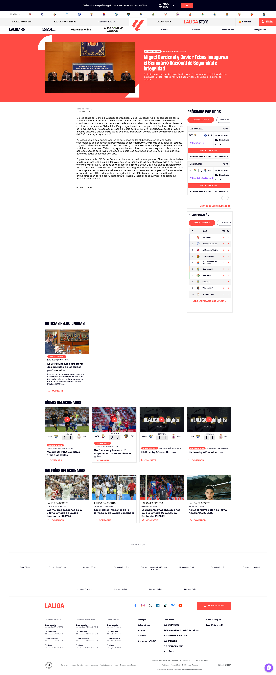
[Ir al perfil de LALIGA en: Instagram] (142, 605)
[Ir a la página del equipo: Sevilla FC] (198, 237)
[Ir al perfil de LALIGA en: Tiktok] (165, 605)
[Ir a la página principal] (138, 32)
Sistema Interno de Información (165, 660)
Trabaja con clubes (128, 665)
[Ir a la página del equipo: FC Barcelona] (198, 256)
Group (164, 22)
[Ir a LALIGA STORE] (196, 22)
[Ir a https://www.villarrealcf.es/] (264, 14)
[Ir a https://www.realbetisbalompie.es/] (202, 14)
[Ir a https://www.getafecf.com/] (116, 14)
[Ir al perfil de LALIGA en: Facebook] (135, 605)
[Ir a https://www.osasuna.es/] (54, 14)
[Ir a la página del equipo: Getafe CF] (198, 282)
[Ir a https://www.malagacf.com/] (141, 14)
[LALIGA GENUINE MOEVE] (112, 30)
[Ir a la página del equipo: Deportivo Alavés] (198, 244)
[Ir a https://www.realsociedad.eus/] (227, 14)
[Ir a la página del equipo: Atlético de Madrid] (198, 250)
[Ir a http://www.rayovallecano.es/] (165, 14)
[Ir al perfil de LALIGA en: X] (150, 605)
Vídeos (164, 29)
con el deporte (65, 22)
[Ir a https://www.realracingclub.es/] (153, 14)
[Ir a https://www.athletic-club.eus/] (30, 14)
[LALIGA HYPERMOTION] (49, 30)
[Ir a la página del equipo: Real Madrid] (198, 269)
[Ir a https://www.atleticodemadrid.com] (42, 14)
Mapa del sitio (77, 665)
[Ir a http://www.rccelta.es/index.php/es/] (67, 14)
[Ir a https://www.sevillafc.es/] (239, 14)
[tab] (200, 120)
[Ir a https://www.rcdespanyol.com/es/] (190, 14)
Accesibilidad (185, 660)
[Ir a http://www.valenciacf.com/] (252, 14)
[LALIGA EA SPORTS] (17, 30)
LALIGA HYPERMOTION (229, 120)
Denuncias (65, 665)
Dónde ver (107, 22)
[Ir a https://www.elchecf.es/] (91, 14)
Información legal (200, 660)
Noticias (196, 29)
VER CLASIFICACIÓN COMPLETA (208, 301)
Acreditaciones (92, 665)
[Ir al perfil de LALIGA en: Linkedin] (157, 605)
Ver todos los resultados (214, 206)
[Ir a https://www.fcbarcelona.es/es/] (104, 14)
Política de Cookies (190, 665)
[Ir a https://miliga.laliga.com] (267, 22)
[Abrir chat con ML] (268, 667)
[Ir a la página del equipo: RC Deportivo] (198, 294)
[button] (17, 30)
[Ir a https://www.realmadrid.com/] (215, 14)
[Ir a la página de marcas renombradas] (48, 665)
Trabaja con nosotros (109, 665)
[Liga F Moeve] (81, 30)
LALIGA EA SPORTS (201, 120)
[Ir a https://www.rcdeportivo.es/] (178, 14)
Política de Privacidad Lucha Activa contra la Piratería (179, 669)
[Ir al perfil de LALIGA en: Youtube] (180, 605)
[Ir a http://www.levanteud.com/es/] (128, 14)
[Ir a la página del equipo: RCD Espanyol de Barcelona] (198, 263)
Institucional (22, 22)
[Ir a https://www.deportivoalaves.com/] (79, 14)
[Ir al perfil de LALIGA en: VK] (172, 605)
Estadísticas (228, 29)
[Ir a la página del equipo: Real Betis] (198, 275)
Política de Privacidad (171, 665)
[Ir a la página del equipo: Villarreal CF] (198, 288)
